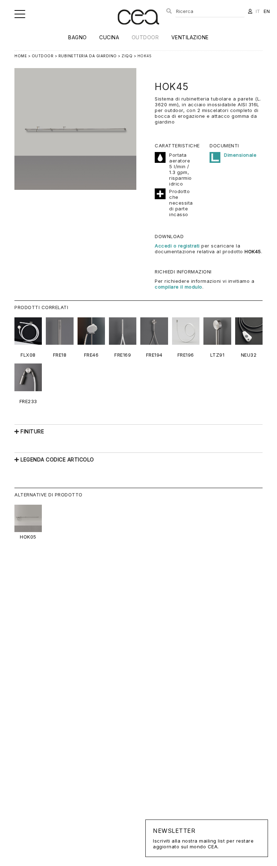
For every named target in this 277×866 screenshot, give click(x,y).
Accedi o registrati (177, 246)
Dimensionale (240, 155)
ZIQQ (127, 56)
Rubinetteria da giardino (87, 56)
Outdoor (145, 37)
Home (20, 56)
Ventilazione (190, 37)
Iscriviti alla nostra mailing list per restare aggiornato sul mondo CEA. (203, 838)
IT (258, 11)
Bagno (77, 37)
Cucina (109, 37)
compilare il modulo (178, 287)
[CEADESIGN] (138, 30)
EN (267, 11)
